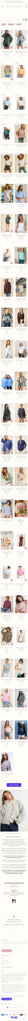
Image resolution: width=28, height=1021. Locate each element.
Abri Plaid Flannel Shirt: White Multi (21, 52)
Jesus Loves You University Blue (7, 393)
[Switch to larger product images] (23, 19)
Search (3, 958)
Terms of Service (5, 962)
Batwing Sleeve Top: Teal (7, 145)
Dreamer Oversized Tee (7, 329)
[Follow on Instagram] (5, 1003)
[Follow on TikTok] (9, 1003)
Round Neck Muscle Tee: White (21, 680)
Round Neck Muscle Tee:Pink (7, 710)
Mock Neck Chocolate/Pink (7, 616)
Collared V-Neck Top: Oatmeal (7, 267)
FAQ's (2, 965)
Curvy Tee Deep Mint (21, 266)
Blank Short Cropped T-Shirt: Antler (21, 145)
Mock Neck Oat (21, 615)
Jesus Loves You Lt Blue (21, 361)
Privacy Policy (4, 960)
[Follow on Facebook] (2, 1003)
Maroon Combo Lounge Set (21, 552)
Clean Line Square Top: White (21, 235)
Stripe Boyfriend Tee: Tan (21, 710)
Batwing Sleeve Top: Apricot (21, 83)
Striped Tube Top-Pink (7, 741)
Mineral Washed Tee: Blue (7, 584)
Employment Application (7, 967)
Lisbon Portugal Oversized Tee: (7, 552)
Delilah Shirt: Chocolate (7, 299)
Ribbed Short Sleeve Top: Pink (21, 648)
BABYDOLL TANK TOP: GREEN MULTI (7, 83)
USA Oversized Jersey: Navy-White (21, 742)
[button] (4, 24)
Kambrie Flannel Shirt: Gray (7, 425)
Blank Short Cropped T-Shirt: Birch (7, 175)
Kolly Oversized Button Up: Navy (21, 457)
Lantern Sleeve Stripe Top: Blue (7, 521)
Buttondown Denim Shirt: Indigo (7, 235)
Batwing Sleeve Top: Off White (21, 115)
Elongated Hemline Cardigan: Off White (7, 361)
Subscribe (6, 950)
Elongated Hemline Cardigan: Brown (21, 329)
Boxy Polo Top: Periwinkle (21, 205)
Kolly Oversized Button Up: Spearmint (7, 489)
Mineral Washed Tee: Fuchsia (21, 584)
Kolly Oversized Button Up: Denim (7, 457)
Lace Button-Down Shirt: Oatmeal (21, 489)
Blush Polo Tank (7, 204)
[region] (14, 924)
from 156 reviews (14, 886)
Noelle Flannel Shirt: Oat (7, 648)
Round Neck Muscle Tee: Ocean (7, 680)
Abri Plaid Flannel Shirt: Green (7, 52)
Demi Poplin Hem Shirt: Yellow (21, 299)
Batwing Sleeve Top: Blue (7, 115)
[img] (14, 885)
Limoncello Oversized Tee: (21, 521)
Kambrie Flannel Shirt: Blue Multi (21, 393)
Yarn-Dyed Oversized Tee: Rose (7, 774)
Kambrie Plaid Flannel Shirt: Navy (21, 425)
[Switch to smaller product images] (26, 19)
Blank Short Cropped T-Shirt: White (21, 175)
